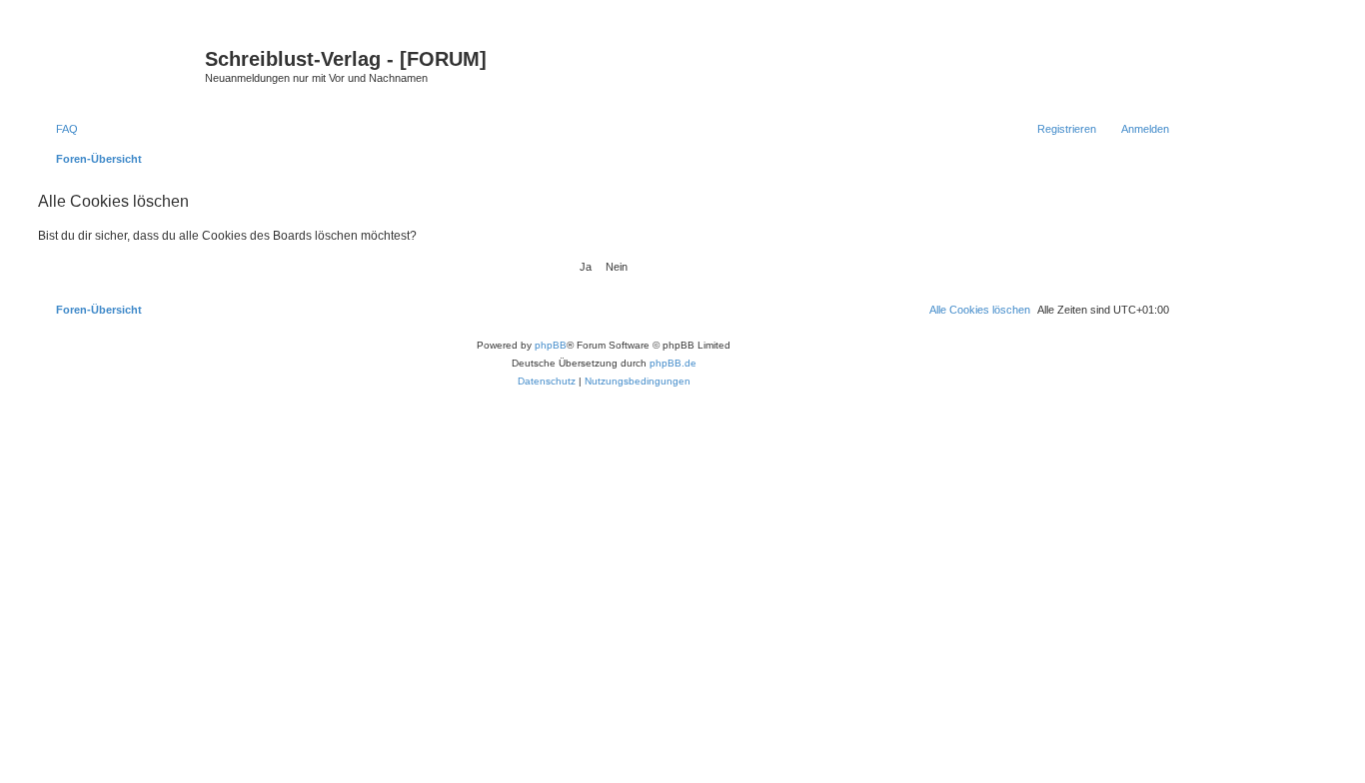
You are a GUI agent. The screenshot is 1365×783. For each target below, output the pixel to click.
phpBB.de (673, 363)
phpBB (551, 345)
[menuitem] (58, 129)
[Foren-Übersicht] (119, 65)
